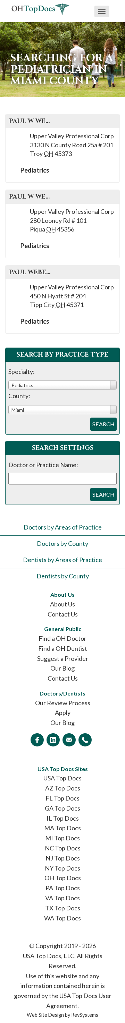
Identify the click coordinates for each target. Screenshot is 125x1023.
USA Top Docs (62, 778)
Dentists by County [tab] (62, 576)
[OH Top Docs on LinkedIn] (53, 740)
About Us (62, 604)
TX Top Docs (62, 908)
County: (19, 396)
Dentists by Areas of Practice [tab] (62, 559)
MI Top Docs (62, 838)
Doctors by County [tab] (62, 543)
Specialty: (21, 371)
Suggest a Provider (62, 658)
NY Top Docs (62, 868)
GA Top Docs (62, 808)
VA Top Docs (62, 898)
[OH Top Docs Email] (69, 740)
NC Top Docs (63, 848)
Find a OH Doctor (62, 638)
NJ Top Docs (62, 858)
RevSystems (84, 1015)
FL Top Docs (62, 798)
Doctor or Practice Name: (43, 465)
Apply (62, 712)
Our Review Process (62, 703)
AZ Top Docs (62, 788)
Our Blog (62, 668)
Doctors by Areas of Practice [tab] (63, 527)
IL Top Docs (63, 818)
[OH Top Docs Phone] (85, 740)
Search (103, 424)
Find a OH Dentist (62, 648)
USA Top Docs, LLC (48, 956)
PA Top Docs (62, 888)
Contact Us (63, 614)
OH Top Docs (62, 878)
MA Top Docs (62, 828)
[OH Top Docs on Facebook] (37, 740)
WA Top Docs (62, 918)
